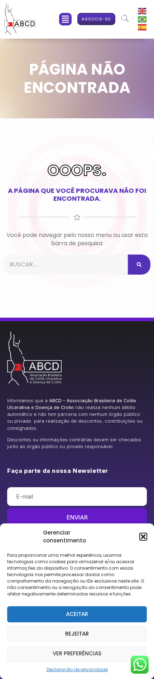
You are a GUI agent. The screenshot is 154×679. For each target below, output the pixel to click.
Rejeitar (77, 633)
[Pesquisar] (139, 265)
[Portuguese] (142, 19)
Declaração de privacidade (77, 669)
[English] (142, 11)
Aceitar (77, 614)
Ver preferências (77, 653)
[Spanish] (142, 27)
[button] (143, 536)
